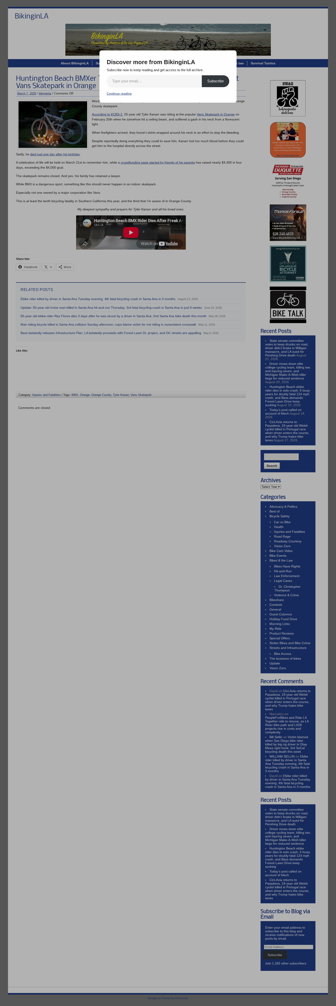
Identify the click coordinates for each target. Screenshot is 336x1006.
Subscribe (215, 81)
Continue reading (119, 93)
